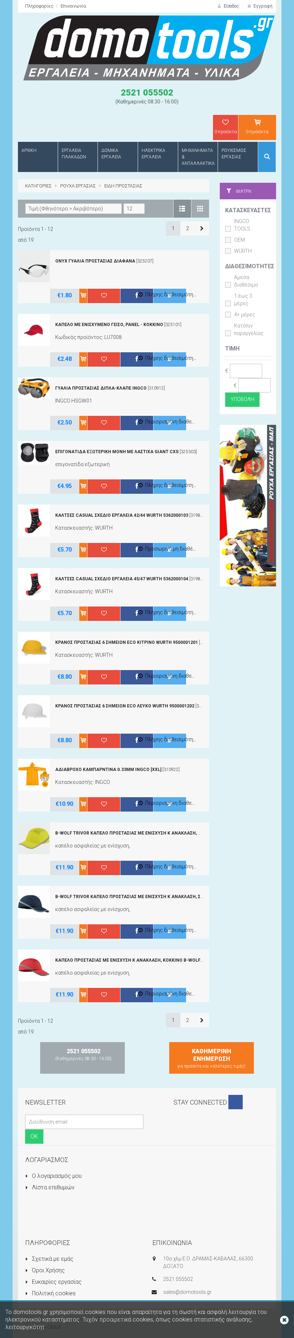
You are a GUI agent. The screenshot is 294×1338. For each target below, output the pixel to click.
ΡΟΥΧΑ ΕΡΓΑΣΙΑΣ (78, 186)
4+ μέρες (244, 314)
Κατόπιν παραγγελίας (249, 329)
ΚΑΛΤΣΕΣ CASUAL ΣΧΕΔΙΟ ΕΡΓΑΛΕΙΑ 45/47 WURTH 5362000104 (121, 578)
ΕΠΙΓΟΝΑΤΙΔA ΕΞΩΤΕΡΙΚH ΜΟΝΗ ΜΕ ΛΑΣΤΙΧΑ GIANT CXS (117, 451)
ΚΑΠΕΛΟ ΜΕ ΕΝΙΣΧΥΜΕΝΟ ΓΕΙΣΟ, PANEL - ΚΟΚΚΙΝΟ (109, 324)
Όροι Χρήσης (47, 1270)
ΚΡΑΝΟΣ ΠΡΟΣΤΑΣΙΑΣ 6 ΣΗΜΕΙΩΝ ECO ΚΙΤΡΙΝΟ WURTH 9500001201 (126, 642)
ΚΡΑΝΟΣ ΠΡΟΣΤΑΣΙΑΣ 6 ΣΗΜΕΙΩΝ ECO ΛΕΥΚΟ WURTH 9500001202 (124, 706)
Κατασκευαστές (248, 210)
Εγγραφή (262, 6)
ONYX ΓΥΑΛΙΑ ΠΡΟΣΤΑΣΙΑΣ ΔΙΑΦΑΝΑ (95, 261)
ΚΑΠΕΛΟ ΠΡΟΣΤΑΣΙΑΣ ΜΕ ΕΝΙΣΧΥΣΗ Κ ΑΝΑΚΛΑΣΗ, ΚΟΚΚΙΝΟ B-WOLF (127, 960)
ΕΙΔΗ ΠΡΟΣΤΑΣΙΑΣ (123, 186)
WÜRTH (243, 251)
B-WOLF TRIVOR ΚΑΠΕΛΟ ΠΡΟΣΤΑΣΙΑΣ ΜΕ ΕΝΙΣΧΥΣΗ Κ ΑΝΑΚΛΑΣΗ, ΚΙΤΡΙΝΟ (135, 833)
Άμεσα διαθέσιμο (246, 281)
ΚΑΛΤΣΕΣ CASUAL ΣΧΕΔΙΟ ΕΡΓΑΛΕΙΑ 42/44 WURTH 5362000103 (121, 515)
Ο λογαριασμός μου (56, 1175)
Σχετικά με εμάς (52, 1258)
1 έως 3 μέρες (243, 299)
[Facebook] (235, 1102)
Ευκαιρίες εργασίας (56, 1281)
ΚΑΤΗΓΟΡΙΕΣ (38, 186)
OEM (239, 240)
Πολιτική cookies (53, 1293)
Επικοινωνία (73, 6)
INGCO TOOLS (242, 225)
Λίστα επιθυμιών (52, 1187)
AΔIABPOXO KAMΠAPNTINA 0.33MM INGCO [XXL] (108, 769)
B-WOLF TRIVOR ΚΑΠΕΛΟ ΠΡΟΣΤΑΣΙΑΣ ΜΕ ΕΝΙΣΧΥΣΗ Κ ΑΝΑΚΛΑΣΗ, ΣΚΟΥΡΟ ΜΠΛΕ (142, 896)
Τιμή (232, 348)
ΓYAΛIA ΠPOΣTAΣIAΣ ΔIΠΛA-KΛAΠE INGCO (101, 388)
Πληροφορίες (39, 6)
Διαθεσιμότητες (249, 266)
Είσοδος (231, 6)
